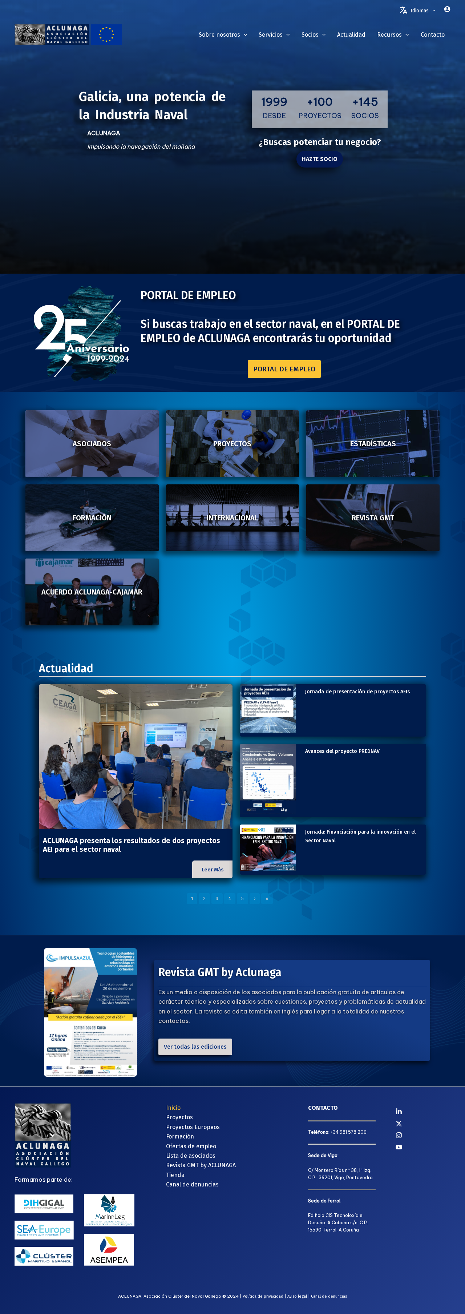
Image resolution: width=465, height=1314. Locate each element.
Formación (180, 1136)
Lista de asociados (190, 1155)
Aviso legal (297, 1296)
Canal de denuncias (192, 1184)
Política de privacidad (263, 1296)
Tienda (175, 1175)
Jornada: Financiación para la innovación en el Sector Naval (360, 836)
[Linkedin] (423, 1111)
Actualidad (66, 668)
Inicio (173, 1107)
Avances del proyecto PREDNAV (342, 751)
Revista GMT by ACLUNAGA (201, 1165)
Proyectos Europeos (193, 1127)
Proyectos (179, 1117)
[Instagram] (423, 1135)
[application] (432, 11)
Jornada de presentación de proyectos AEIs (357, 692)
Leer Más (213, 870)
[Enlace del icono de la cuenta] (447, 9)
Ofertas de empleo (191, 1146)
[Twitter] (423, 1123)
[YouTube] (423, 1147)
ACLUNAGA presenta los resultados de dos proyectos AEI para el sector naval (131, 845)
